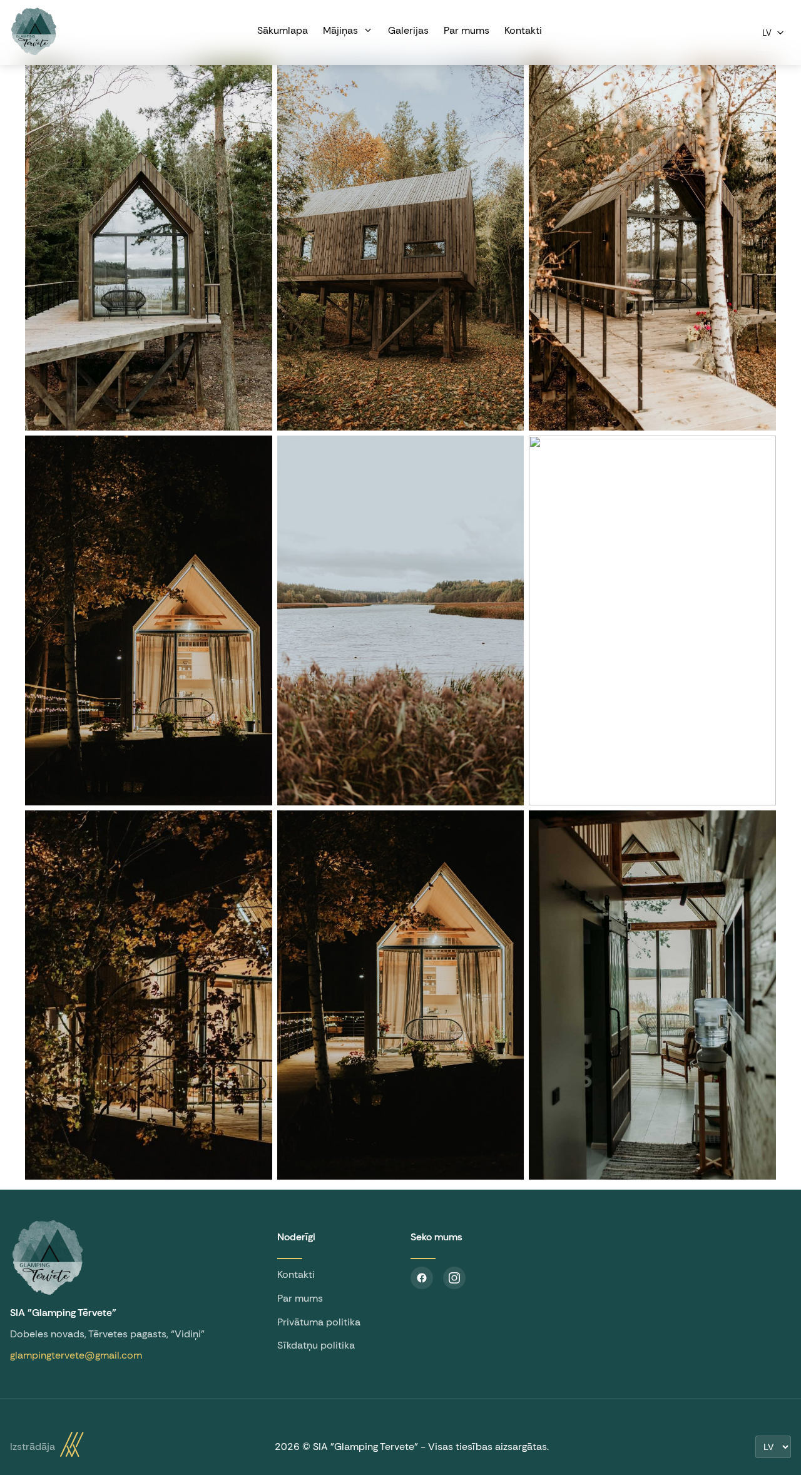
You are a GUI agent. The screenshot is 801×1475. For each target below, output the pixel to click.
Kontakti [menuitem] (523, 30)
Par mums (300, 1298)
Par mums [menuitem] (466, 30)
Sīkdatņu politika (316, 1345)
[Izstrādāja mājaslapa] (72, 1447)
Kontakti (296, 1274)
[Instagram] (454, 1278)
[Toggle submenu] (365, 30)
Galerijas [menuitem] (408, 30)
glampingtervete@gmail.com (76, 1355)
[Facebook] (422, 1278)
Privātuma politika (318, 1322)
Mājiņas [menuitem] (340, 30)
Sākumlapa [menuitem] (282, 30)
